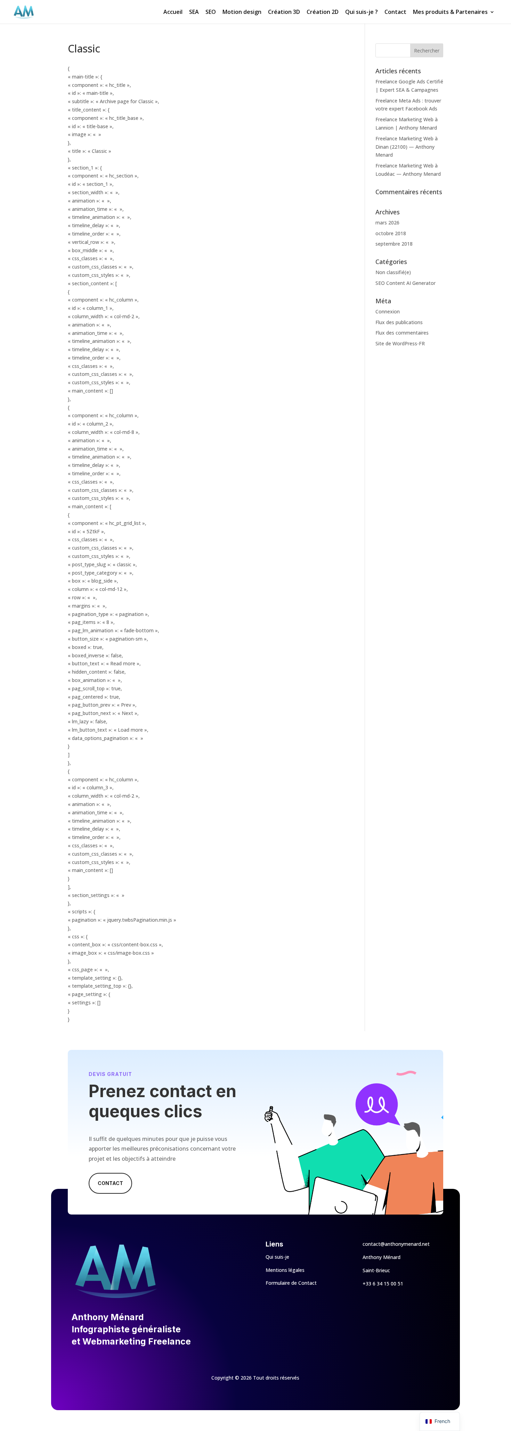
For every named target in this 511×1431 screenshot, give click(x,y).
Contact (395, 12)
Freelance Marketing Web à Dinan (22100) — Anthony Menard (406, 146)
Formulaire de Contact (291, 1283)
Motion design (241, 12)
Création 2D (323, 12)
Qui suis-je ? (361, 12)
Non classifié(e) (393, 272)
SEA (194, 12)
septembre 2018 (394, 243)
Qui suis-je (277, 1256)
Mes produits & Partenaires (450, 12)
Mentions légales (285, 1270)
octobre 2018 (390, 233)
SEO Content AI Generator (405, 283)
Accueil (172, 12)
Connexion (387, 311)
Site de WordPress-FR (400, 343)
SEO (210, 12)
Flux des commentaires (402, 332)
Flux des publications (399, 322)
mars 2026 (387, 222)
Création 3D (284, 12)
